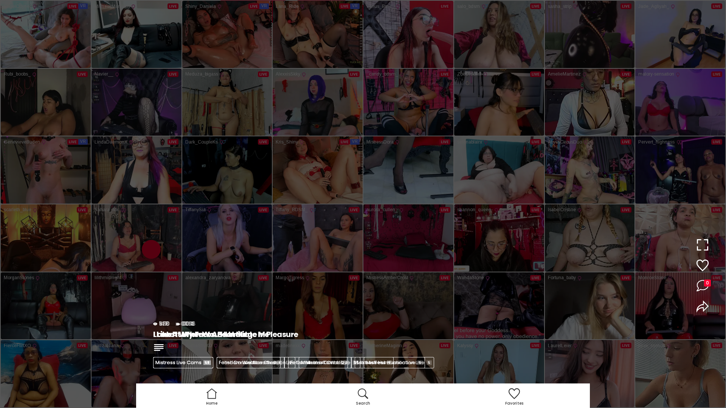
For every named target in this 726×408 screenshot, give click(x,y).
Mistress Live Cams (182, 362)
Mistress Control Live (329, 362)
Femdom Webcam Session (255, 362)
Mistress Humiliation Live (398, 362)
